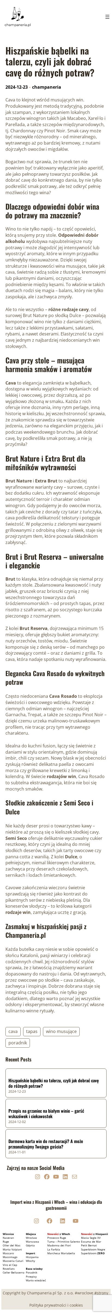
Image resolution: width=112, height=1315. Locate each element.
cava (13, 1031)
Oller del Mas (11, 1245)
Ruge (6, 1241)
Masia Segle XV (91, 1238)
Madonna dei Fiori (59, 1245)
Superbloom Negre (93, 1249)
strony (102, 1292)
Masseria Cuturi (13, 1261)
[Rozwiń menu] (107, 17)
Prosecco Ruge (56, 1238)
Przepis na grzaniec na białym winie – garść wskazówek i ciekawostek (46, 1113)
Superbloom (93, 1253)
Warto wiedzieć (36, 1280)
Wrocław (31, 1238)
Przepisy (31, 1276)
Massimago (10, 1257)
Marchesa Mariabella (61, 1253)
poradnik (17, 1043)
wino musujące (61, 1031)
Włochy (30, 1261)
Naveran (8, 1238)
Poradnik (31, 1272)
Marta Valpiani (12, 1249)
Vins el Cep (10, 1265)
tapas (32, 1031)
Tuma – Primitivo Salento (63, 1241)
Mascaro (8, 1253)
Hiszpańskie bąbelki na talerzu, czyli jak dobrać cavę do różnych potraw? (53, 1083)
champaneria (46, 87)
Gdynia (30, 1245)
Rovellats (9, 1269)
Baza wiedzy (34, 1269)
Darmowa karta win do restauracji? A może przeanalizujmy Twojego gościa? (45, 1144)
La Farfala (53, 1249)
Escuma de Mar (91, 1241)
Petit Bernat (89, 1245)
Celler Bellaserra (13, 1272)
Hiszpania (32, 1257)
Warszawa (32, 1241)
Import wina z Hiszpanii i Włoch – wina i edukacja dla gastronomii (56, 1205)
